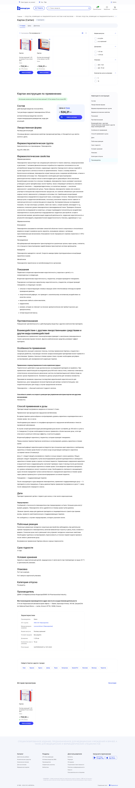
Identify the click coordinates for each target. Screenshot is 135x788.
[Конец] (116, 16)
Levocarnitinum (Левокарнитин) (43, 626)
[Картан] (26, 44)
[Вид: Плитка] (82, 33)
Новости (70, 769)
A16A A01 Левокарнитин (41, 622)
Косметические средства (24, 759)
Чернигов (103, 668)
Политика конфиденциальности (76, 767)
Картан (21, 53)
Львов (56, 668)
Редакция (70, 759)
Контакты (70, 757)
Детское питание (21, 764)
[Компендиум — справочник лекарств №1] (23, 8)
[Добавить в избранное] (31, 39)
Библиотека (45, 767)
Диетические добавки (23, 757)
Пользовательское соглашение (76, 772)
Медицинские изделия (23, 767)
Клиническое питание (23, 762)
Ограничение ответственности (76, 764)
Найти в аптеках (26, 72)
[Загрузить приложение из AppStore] (111, 757)
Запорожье (65, 668)
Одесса (40, 668)
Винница (94, 668)
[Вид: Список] (86, 33)
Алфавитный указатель (48, 764)
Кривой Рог (75, 668)
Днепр (48, 668)
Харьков (32, 668)
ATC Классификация (47, 757)
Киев (24, 668)
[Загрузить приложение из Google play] (98, 757)
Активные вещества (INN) (49, 759)
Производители (46, 762)
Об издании (71, 762)
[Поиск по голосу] (89, 8)
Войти (114, 2)
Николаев (85, 668)
